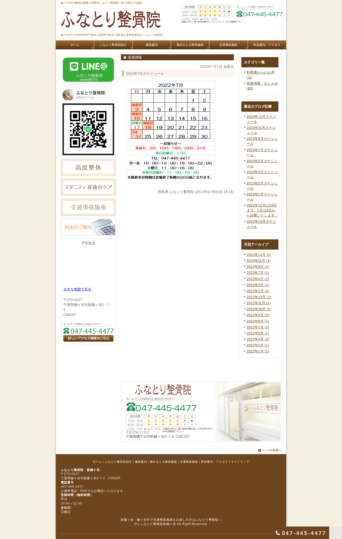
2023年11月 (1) (259, 261)
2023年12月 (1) (259, 255)
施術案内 (141, 461)
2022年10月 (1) (259, 309)
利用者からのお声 (261, 72)
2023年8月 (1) (258, 267)
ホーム (97, 461)
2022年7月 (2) (258, 327)
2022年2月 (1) (258, 345)
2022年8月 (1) (258, 321)
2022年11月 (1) (259, 303)
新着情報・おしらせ (262, 83)
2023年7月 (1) (258, 273)
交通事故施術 (189, 461)
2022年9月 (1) (258, 315)
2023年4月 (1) (258, 279)
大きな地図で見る (77, 289)
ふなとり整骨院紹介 (118, 461)
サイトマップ (240, 461)
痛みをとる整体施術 (163, 461)
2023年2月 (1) (258, 291)
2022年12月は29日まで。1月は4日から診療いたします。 (262, 210)
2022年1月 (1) (258, 351)
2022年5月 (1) (258, 333)
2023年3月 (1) (258, 285)
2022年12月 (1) (259, 297)
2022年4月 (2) (258, 339)
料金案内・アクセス (214, 461)
